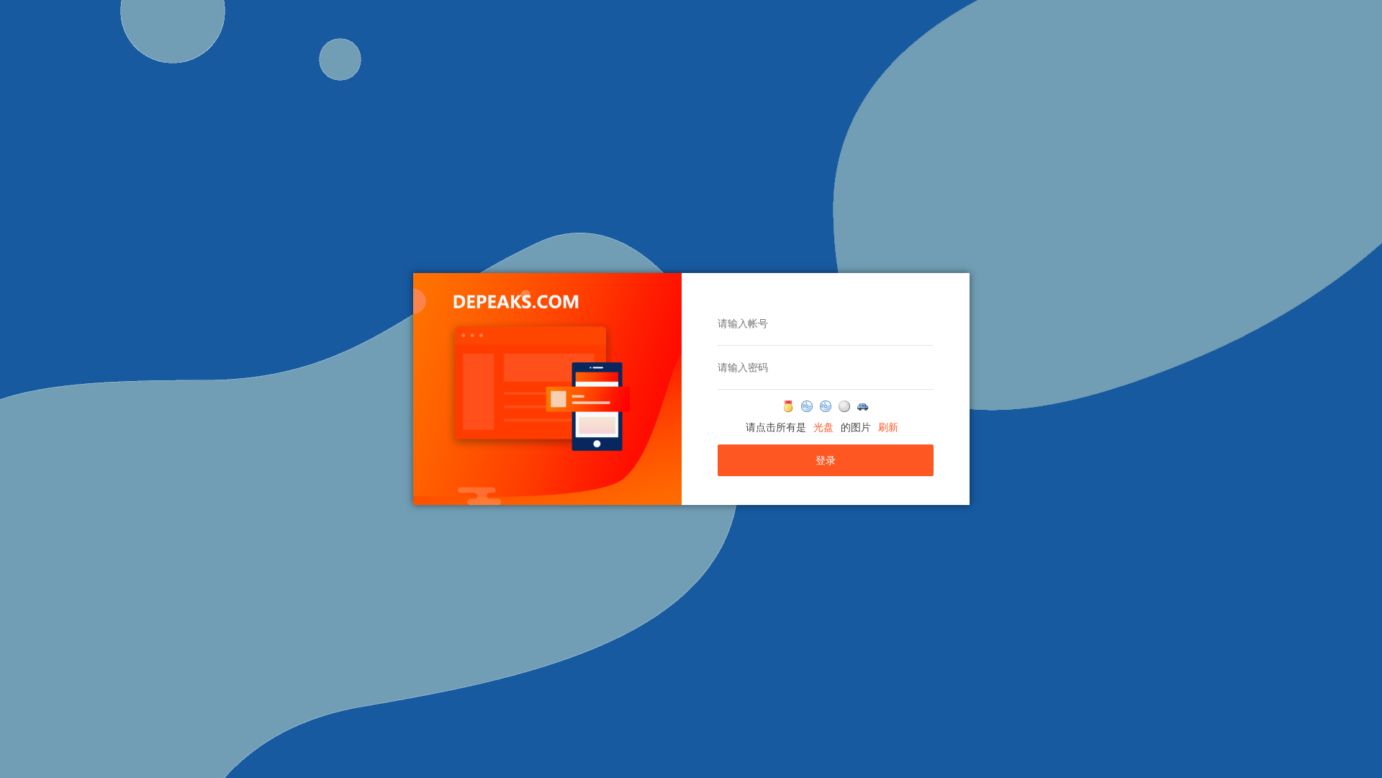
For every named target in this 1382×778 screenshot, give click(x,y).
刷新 (888, 427)
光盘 (823, 427)
